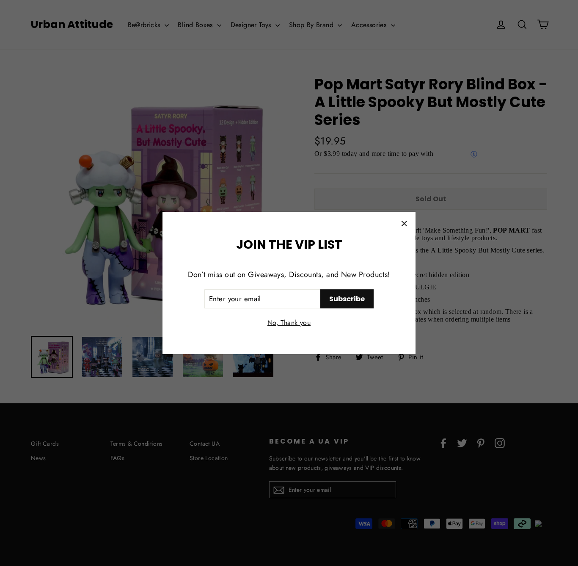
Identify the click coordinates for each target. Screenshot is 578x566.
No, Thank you (289, 322)
